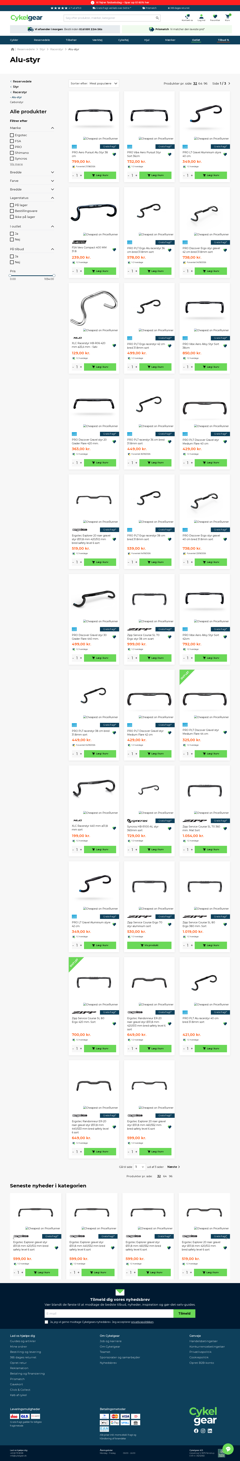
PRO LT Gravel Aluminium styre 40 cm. (202, 154)
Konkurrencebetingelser (207, 1346)
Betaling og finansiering (27, 1373)
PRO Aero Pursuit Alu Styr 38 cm (90, 154)
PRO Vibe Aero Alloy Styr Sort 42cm (201, 637)
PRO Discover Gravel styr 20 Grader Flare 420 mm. (89, 441)
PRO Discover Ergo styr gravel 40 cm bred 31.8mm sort (201, 537)
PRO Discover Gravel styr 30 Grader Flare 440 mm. (89, 637)
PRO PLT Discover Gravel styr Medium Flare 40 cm (201, 441)
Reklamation (19, 1368)
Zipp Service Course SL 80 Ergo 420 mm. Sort (88, 1020)
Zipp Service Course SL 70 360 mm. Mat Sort (201, 828)
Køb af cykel (18, 1395)
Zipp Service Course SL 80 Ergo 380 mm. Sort (199, 924)
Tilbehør (71, 40)
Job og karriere (111, 1341)
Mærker (170, 40)
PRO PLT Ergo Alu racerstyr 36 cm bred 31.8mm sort (146, 250)
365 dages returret (23, 1357)
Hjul (146, 40)
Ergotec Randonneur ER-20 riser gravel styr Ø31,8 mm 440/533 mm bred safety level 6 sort (90, 1127)
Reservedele (42, 40)
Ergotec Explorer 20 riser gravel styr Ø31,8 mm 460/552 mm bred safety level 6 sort (146, 1125)
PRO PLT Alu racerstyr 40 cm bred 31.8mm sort (201, 1020)
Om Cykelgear (110, 1336)
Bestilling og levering (25, 1352)
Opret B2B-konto (201, 1362)
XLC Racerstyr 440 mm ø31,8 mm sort (90, 827)
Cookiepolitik (199, 1357)
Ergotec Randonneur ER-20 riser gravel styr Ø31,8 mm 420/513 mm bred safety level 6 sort (146, 1024)
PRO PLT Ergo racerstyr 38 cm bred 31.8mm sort (146, 537)
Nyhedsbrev (108, 1362)
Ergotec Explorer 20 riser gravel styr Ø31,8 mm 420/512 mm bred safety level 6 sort (91, 539)
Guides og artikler (23, 1341)
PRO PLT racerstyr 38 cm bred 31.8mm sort (90, 732)
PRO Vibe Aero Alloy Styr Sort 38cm (201, 345)
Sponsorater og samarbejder (120, 1357)
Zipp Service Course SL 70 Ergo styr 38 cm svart (143, 637)
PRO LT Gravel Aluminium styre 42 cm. (91, 924)
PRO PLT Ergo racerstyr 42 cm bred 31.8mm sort (146, 345)
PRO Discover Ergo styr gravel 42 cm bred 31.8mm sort (201, 250)
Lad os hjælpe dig (22, 1336)
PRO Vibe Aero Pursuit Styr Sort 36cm (144, 154)
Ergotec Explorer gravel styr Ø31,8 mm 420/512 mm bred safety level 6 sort (30, 1246)
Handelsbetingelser (203, 1341)
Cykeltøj (123, 40)
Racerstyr (20, 92)
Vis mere (16, 164)
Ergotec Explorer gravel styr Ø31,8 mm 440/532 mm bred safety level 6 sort (87, 1246)
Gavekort (16, 1384)
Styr (16, 86)
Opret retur (18, 1362)
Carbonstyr (16, 102)
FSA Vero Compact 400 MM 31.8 (89, 249)
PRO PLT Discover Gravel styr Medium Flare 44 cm (201, 731)
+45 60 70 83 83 (16, 1453)
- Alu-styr (16, 97)
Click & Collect (20, 1389)
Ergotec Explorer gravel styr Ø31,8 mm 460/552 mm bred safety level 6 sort (143, 1246)
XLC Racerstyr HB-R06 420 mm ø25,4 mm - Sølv (88, 345)
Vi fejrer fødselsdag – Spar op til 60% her (122, 2)
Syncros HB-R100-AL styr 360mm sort (142, 828)
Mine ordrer (18, 1346)
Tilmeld (184, 1313)
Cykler (14, 40)
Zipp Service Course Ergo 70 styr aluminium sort (144, 924)
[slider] (10, 275)
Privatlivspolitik (200, 1352)
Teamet (105, 1352)
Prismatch (17, 1379)
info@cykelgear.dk (18, 1456)
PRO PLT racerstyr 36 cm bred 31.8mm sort (145, 441)
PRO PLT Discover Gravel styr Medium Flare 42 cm (145, 732)
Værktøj (97, 40)
